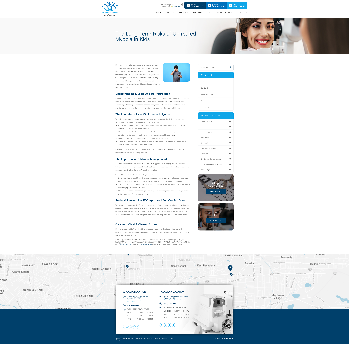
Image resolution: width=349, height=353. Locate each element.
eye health (205, 143)
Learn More (216, 191)
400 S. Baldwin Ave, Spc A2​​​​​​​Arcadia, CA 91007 (137, 297)
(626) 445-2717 (126, 244)
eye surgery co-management (212, 159)
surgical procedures (208, 148)
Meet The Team (207, 94)
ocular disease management (211, 164)
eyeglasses (205, 137)
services (204, 127)
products (204, 154)
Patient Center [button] (223, 12)
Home (158, 12)
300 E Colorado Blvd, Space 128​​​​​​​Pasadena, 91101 (176, 297)
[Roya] (228, 338)
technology (205, 170)
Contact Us (242, 12)
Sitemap (124, 340)
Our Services (205, 88)
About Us (204, 81)
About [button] (169, 12)
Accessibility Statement (161, 338)
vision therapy (206, 121)
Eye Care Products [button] (201, 12)
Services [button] (183, 12)
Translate (177, 7)
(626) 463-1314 (146, 244)
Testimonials (205, 101)
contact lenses (206, 132)
